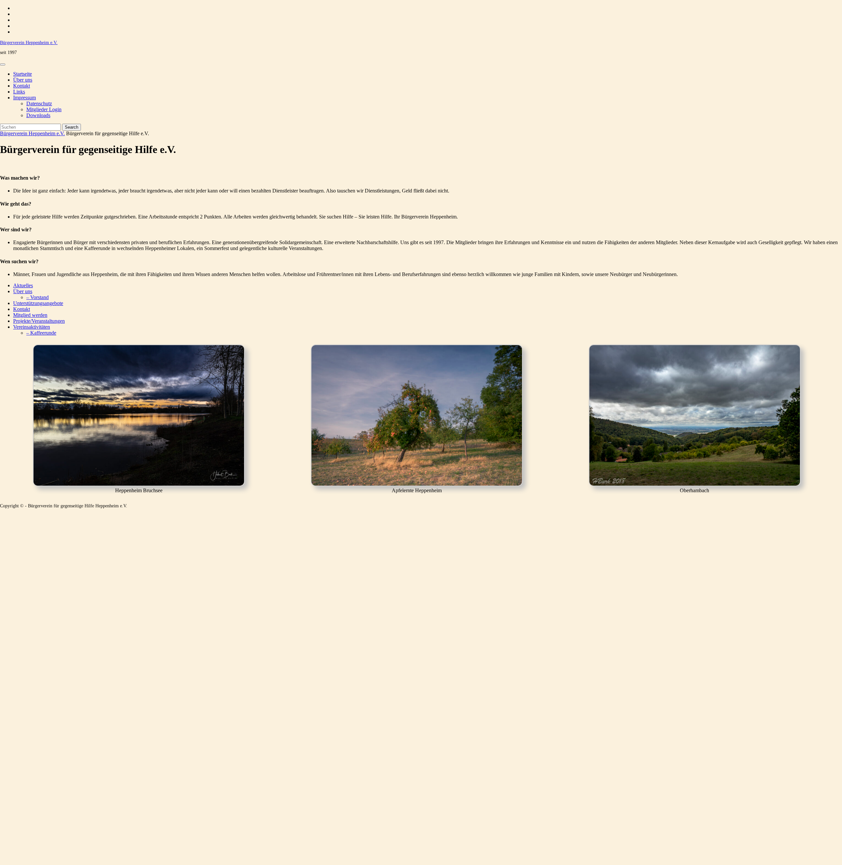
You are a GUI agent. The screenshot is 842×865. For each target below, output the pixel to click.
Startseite (22, 74)
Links (19, 91)
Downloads (38, 115)
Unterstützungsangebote (38, 303)
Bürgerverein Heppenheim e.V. (29, 42)
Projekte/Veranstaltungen (39, 321)
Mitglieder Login (44, 109)
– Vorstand (37, 297)
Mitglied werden (30, 315)
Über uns (22, 80)
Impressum (24, 97)
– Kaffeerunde (41, 333)
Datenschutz (39, 103)
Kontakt (21, 86)
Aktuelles (23, 285)
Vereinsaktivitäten (31, 327)
